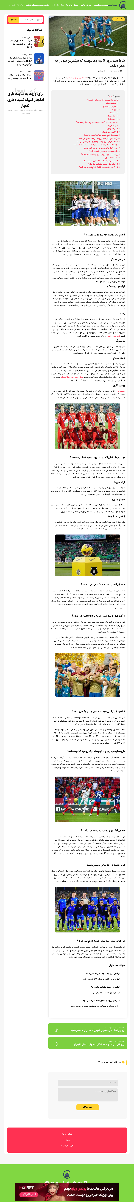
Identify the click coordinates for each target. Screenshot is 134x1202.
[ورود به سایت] (67, 591)
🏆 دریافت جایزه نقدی (67, 610)
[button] (67, 601)
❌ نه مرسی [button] (67, 617)
